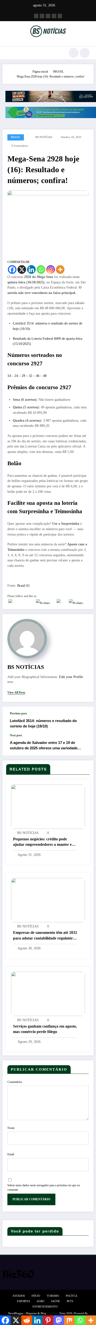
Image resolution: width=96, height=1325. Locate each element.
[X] (21, 269)
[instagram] (54, 16)
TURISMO (53, 1295)
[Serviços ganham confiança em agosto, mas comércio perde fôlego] (48, 993)
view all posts (16, 692)
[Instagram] (50, 269)
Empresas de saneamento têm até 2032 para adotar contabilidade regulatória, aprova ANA (45, 935)
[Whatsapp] (41, 269)
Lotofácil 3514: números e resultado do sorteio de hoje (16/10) (43, 723)
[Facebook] (12, 269)
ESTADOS (19, 1295)
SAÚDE (55, 1301)
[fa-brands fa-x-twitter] (42, 16)
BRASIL (15, 137)
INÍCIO (36, 1295)
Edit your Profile (71, 677)
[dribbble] (48, 16)
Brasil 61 (23, 585)
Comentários (14, 1082)
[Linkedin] (31, 269)
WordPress (53, 1313)
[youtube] (60, 16)
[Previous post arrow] (84, 720)
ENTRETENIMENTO (45, 1306)
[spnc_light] (85, 53)
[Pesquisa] (74, 53)
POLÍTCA (71, 1295)
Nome (11, 1128)
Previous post (18, 713)
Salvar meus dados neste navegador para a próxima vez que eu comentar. (43, 1187)
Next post (16, 735)
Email (10, 1154)
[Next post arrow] (84, 744)
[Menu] (8, 53)
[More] (60, 269)
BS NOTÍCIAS (43, 137)
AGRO (40, 1301)
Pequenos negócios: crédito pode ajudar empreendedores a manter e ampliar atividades (42, 842)
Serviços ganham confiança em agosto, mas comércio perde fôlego (45, 1029)
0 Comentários (20, 145)
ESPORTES (23, 1301)
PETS (70, 1301)
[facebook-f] (36, 16)
